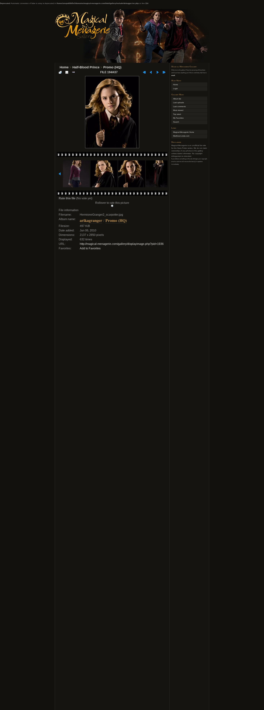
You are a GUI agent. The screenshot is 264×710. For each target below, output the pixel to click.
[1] (112, 205)
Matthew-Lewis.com (181, 136)
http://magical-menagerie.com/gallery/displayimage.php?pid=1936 (122, 243)
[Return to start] (144, 72)
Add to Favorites (90, 248)
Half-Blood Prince (85, 67)
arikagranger (91, 220)
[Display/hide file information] (67, 72)
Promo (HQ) (112, 67)
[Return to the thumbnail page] (60, 72)
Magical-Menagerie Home (183, 132)
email (173, 75)
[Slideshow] (73, 72)
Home (64, 67)
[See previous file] (151, 72)
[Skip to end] (164, 72)
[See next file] (157, 72)
